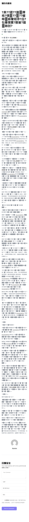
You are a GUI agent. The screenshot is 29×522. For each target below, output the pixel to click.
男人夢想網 (13, 37)
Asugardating (23, 104)
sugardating (5, 111)
